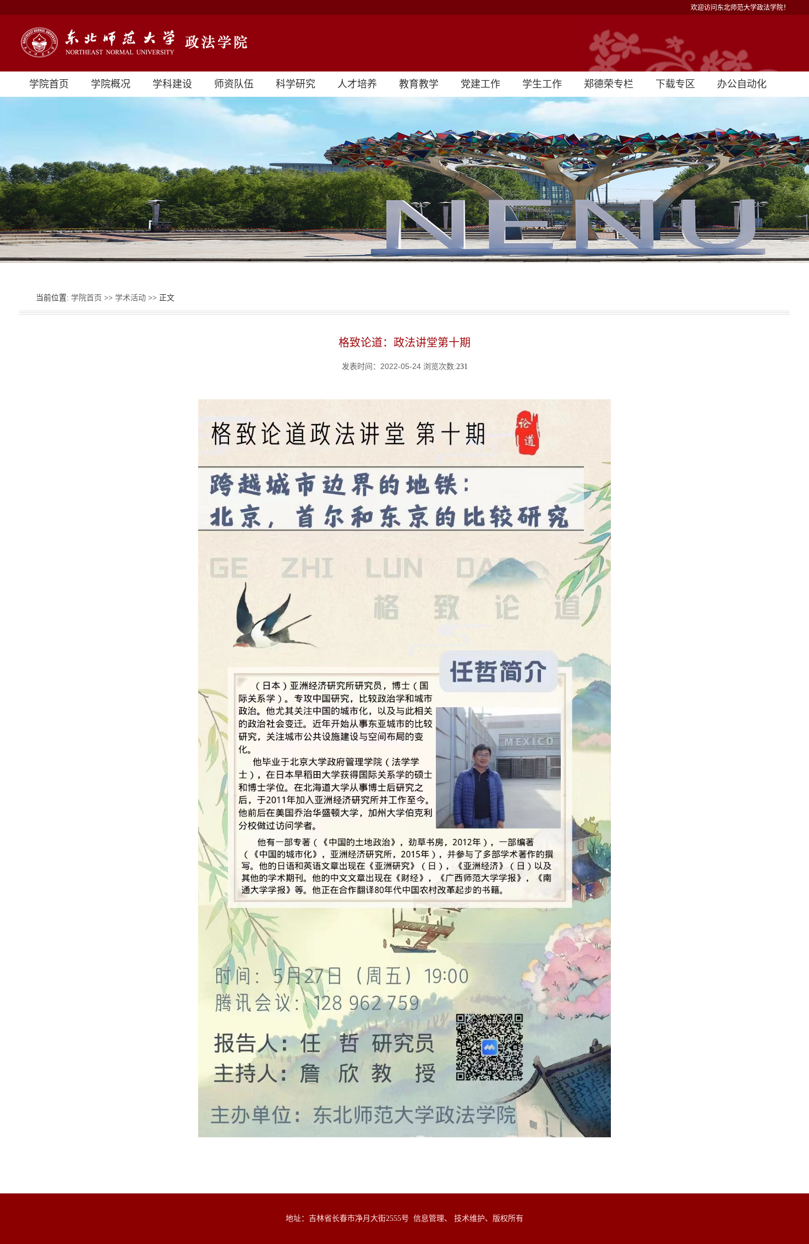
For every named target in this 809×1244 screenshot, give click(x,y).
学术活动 (130, 298)
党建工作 (480, 84)
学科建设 (172, 84)
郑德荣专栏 (608, 84)
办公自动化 (742, 84)
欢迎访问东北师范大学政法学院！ (740, 8)
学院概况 (110, 84)
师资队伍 (234, 84)
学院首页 (49, 84)
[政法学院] (404, 43)
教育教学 (419, 84)
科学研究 (295, 84)
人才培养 (357, 84)
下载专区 (675, 84)
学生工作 (542, 84)
